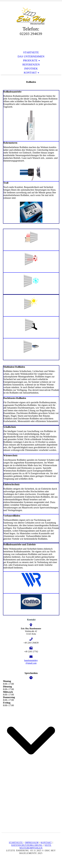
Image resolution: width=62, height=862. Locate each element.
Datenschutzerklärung (26, 845)
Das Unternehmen (31, 56)
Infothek (31, 68)
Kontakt (30, 72)
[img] (31, 16)
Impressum (32, 842)
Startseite (31, 52)
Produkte (30, 60)
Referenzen (31, 64)
